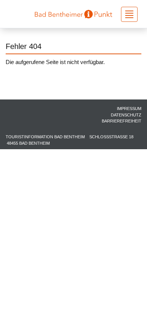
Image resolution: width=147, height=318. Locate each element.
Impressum (129, 108)
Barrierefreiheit (121, 121)
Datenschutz (126, 115)
